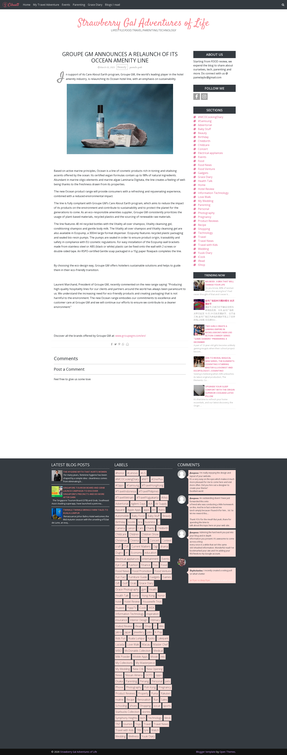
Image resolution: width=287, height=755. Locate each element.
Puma (154, 693)
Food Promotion (142, 571)
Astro (161, 510)
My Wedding (205, 201)
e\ (127, 552)
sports (167, 706)
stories (146, 712)
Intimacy (155, 620)
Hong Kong (148, 595)
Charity (150, 528)
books (131, 522)
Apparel (120, 510)
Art (154, 510)
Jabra (118, 632)
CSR (126, 546)
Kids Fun (120, 638)
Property (143, 693)
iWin (161, 626)
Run (155, 699)
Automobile (122, 516)
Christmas (121, 540)
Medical (158, 650)
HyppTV (131, 608)
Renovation (144, 699)
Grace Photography (127, 589)
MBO (118, 650)
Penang (144, 681)
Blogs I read (112, 4)
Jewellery (139, 632)
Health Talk (205, 181)
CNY (144, 540)
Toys (138, 724)
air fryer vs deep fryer (200, 580)
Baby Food (138, 516)
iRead (201, 261)
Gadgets (203, 173)
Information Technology (213, 193)
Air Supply (161, 503)
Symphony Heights (126, 718)
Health (153, 589)
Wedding (203, 249)
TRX (139, 730)
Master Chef (160, 644)
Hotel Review (206, 189)
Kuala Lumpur (136, 638)
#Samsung (205, 121)
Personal (203, 209)
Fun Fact (120, 577)
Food (201, 161)
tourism (127, 724)
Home (26, 4)
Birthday (203, 137)
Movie (154, 656)
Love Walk (204, 197)
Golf (124, 583)
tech (142, 718)
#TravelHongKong (152, 485)
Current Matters (140, 546)
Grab (133, 583)
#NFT (145, 479)
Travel (202, 237)
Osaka (119, 681)
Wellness (133, 736)
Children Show (150, 534)
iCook (201, 257)
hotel (118, 601)
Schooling (121, 706)
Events (66, 4)
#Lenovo (132, 473)
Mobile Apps (140, 656)
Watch (155, 730)
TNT (118, 724)
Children (134, 534)
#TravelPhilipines (149, 491)
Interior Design (138, 620)
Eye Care (120, 565)
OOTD (149, 675)
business (150, 522)
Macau (146, 644)
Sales (164, 699)
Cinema (134, 540)
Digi (155, 546)
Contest (166, 540)
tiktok (167, 718)
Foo (155, 565)
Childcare (203, 145)
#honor (119, 473)
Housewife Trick (152, 601)
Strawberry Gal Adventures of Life (143, 23)
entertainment (150, 559)
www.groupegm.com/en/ (130, 336)
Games (167, 577)
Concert (203, 149)
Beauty (122, 67)
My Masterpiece (145, 663)
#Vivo (164, 497)
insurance (121, 620)
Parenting (79, 4)
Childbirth (204, 141)
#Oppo (119, 485)
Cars (140, 528)
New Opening (154, 669)
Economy (136, 552)
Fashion (133, 565)
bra (140, 522)
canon (131, 528)
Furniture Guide (138, 577)
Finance (145, 565)
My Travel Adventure (46, 4)
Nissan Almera (134, 675)
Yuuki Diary (205, 253)
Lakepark (162, 638)
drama (164, 546)
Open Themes (227, 751)
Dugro (119, 552)
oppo (159, 675)
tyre (146, 730)
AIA (150, 503)
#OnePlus (157, 479)
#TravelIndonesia (125, 491)
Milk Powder (122, 656)
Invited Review (123, 626)
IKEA (151, 608)
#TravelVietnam (124, 497)
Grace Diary (95, 4)
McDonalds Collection (138, 650)
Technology (205, 233)
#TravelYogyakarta (147, 497)
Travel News (206, 241)
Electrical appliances (210, 153)
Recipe (202, 225)
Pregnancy (204, 217)
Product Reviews (208, 221)
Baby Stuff (204, 129)
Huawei (119, 608)
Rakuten (165, 693)
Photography (206, 213)
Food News (205, 165)
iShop (201, 265)
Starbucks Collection (127, 712)
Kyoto (151, 638)
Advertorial (205, 125)
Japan (127, 632)
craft (118, 546)
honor (161, 595)
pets (167, 681)
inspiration (152, 614)
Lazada (119, 644)
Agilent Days (138, 503)
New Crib (138, 669)
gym (144, 589)
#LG (143, 473)
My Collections (124, 663)
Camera (120, 528)
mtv (163, 656)
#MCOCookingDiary (210, 117)
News (118, 675)
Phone (119, 687)
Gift (117, 583)
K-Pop (158, 632)
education (150, 552)
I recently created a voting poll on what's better (211, 572)
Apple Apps (134, 510)
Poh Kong (150, 687)
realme (119, 699)
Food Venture (206, 169)
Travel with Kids (208, 245)
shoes (133, 706)
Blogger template (206, 751)
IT (155, 626)
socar (157, 706)
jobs (149, 632)
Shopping (204, 229)
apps (146, 510)
